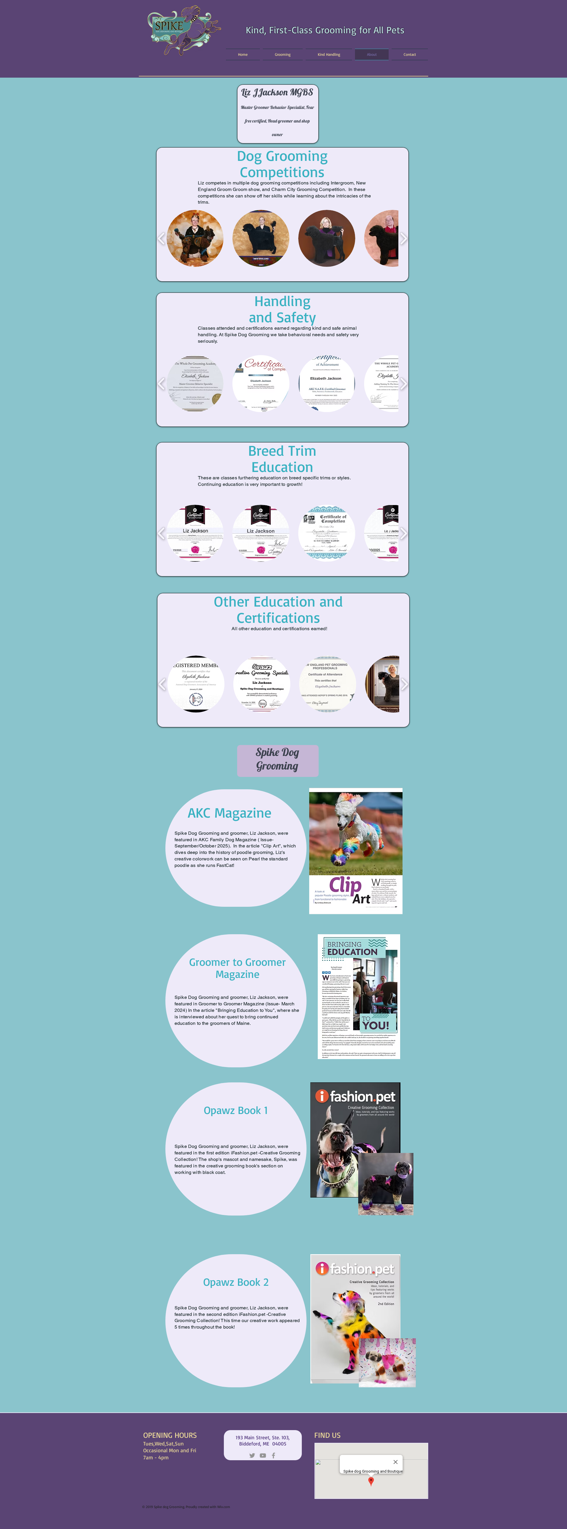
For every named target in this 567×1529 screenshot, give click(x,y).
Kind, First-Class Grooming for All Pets (325, 30)
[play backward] (161, 238)
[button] (195, 238)
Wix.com (223, 1507)
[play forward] (403, 238)
